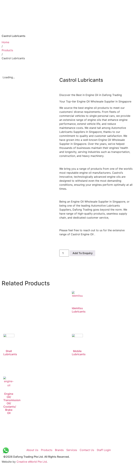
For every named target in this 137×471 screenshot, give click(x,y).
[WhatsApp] (6, 450)
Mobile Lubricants (79, 352)
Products (7, 50)
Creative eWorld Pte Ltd (32, 461)
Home (5, 42)
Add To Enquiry (83, 253)
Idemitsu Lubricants (79, 309)
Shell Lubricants (10, 352)
